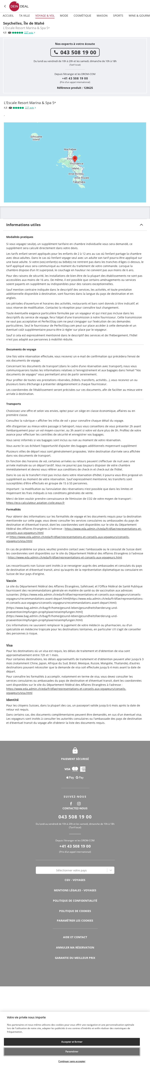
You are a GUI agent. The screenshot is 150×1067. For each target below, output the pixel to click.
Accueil (8, 15)
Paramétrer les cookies (75, 920)
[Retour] (5, 6)
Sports (118, 15)
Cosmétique (82, 15)
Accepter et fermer (71, 1041)
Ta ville (24, 15)
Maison (102, 15)
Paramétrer (71, 1051)
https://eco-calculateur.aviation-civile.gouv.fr (35, 503)
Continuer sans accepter (72, 1061)
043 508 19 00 (78, 52)
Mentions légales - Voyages (75, 890)
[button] (75, 225)
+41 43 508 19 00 (75, 78)
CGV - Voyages (75, 880)
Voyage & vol (44, 15)
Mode (64, 15)
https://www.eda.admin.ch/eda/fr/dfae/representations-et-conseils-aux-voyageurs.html (65, 557)
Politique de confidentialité (75, 900)
